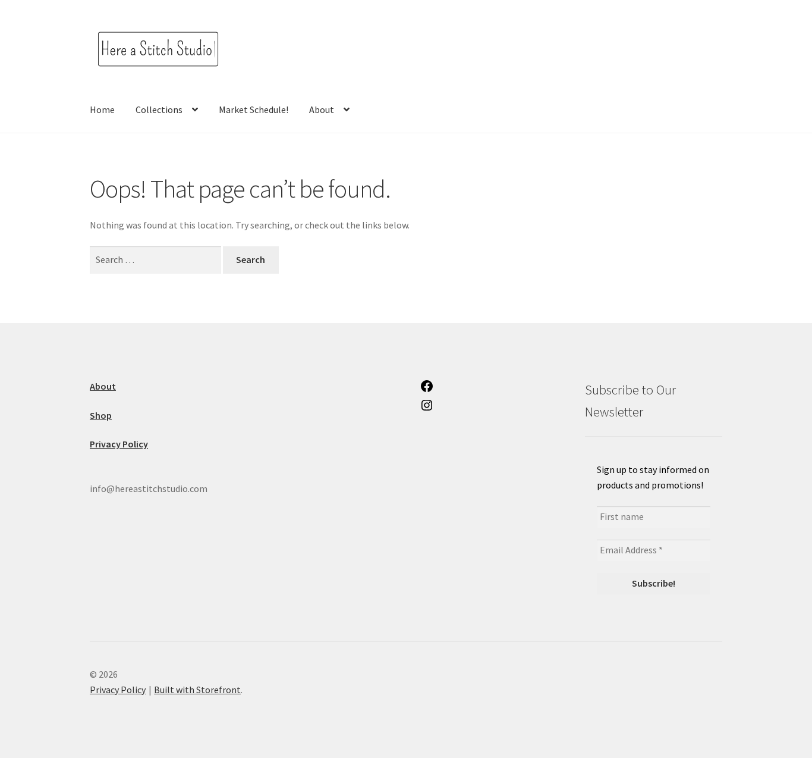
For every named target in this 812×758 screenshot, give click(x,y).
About (321, 109)
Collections (159, 109)
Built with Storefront (197, 690)
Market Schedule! (253, 109)
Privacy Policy (118, 690)
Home (102, 109)
